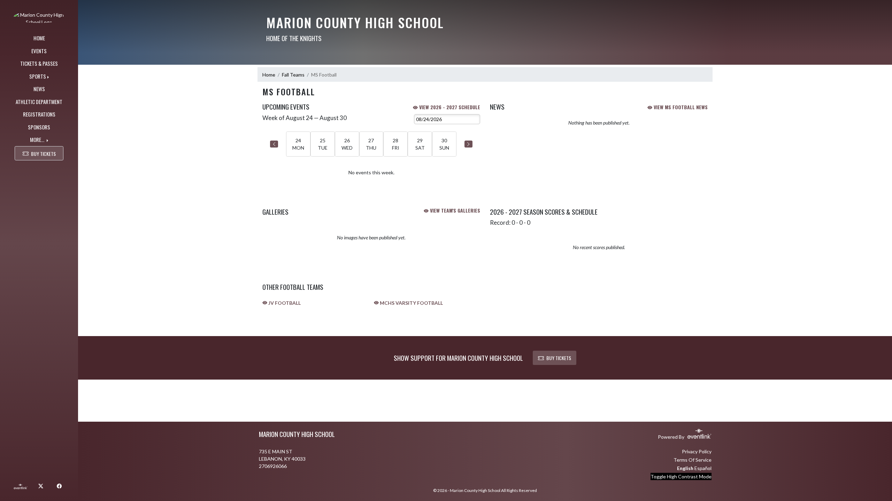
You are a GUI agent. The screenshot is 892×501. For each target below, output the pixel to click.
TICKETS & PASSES (39, 63)
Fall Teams (293, 75)
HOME (39, 38)
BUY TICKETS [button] (43, 153)
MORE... (37, 139)
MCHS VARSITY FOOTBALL (411, 303)
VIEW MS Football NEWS (680, 107)
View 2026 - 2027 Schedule (449, 107)
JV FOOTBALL (284, 303)
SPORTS (37, 76)
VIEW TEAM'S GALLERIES (454, 210)
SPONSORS (39, 127)
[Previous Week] (274, 144)
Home (268, 75)
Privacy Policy (697, 451)
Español (703, 468)
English (685, 468)
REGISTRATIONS (39, 114)
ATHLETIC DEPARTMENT (39, 101)
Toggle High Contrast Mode (681, 476)
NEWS (39, 89)
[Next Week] (468, 144)
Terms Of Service (693, 460)
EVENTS (39, 51)
